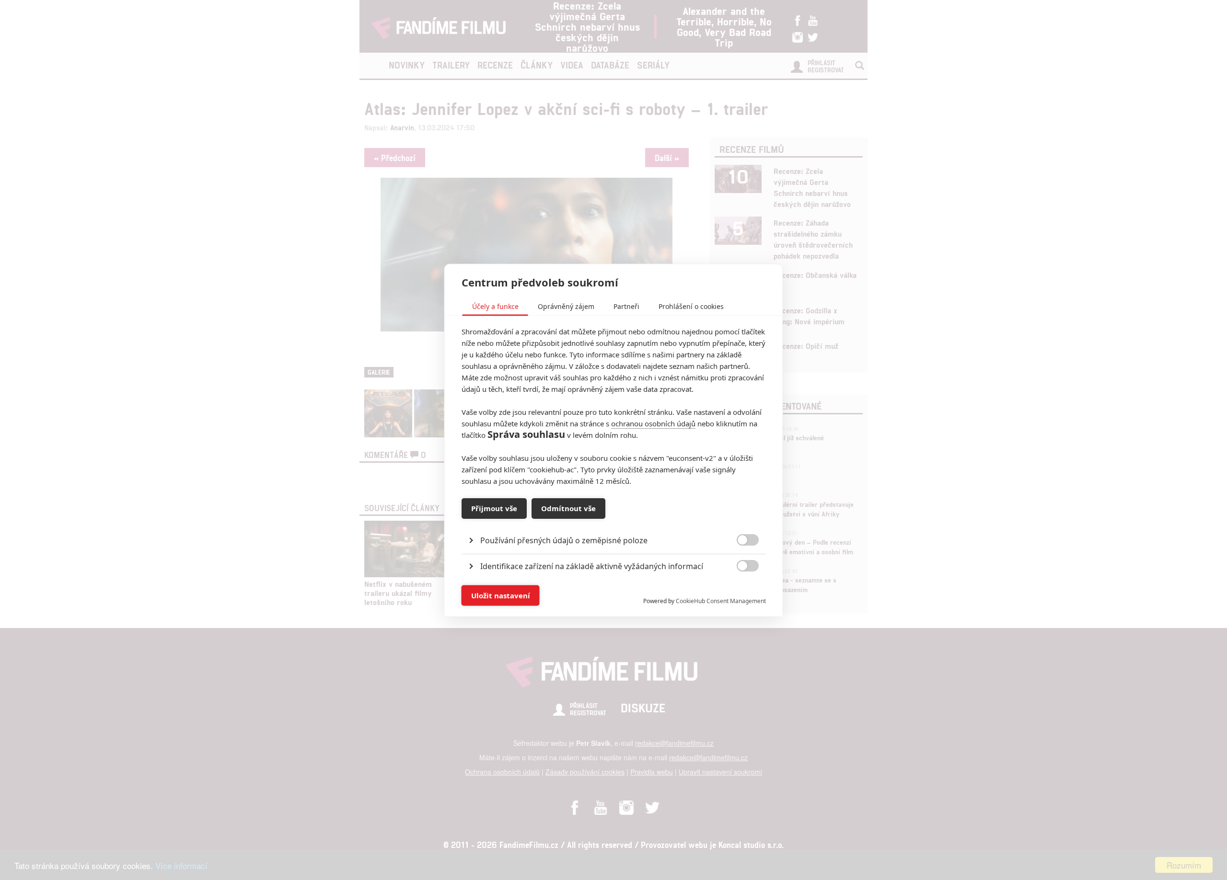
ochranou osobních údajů (653, 423)
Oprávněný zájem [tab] (566, 305)
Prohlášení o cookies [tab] (691, 305)
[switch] (740, 590)
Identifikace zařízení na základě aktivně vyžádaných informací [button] (591, 565)
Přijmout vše (494, 508)
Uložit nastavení (500, 595)
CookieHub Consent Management (721, 600)
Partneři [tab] (626, 305)
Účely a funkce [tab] (495, 305)
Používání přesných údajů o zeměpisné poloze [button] (564, 540)
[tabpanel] (614, 518)
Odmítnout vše (568, 508)
